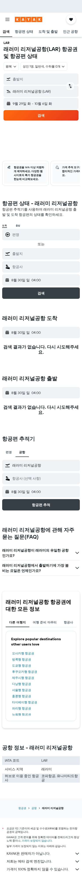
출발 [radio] (18, 225)
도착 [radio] (4, 225)
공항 (34, 808)
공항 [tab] (22, 452)
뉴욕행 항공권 (21, 714)
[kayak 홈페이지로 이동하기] (28, 19)
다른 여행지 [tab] (17, 622)
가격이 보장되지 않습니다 (37, 840)
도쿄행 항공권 (21, 666)
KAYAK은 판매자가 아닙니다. (28, 853)
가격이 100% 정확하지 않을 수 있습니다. (38, 869)
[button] (7, 19)
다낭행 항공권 (21, 684)
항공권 (22, 808)
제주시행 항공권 (23, 678)
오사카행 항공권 (23, 653)
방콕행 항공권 (21, 659)
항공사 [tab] (68, 622)
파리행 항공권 (21, 708)
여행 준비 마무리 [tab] (45, 622)
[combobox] (45, 254)
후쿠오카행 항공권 (24, 672)
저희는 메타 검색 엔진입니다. (29, 861)
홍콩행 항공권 (21, 696)
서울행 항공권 (21, 690)
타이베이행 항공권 (24, 702)
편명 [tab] (9, 452)
